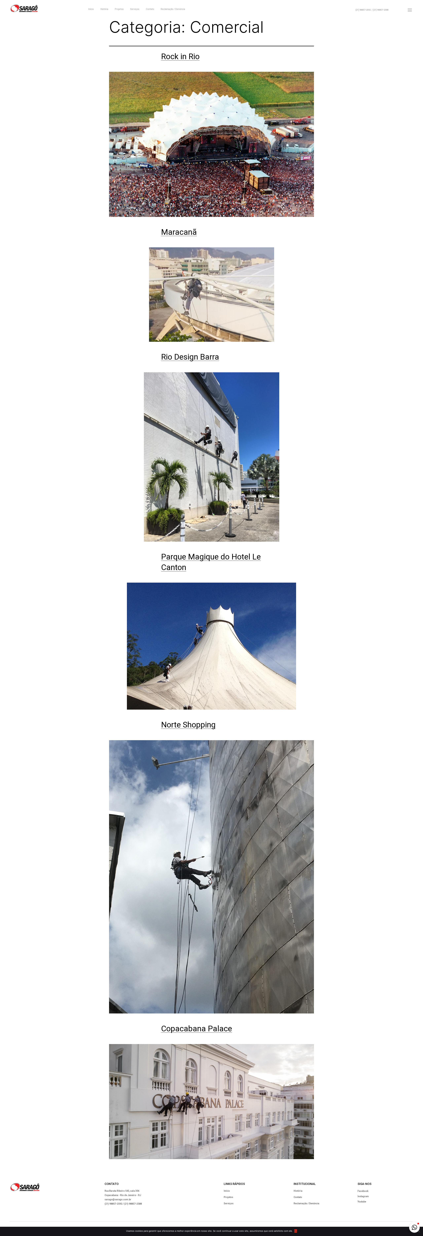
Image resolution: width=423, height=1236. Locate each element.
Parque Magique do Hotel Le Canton (211, 562)
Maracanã (179, 232)
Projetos (119, 9)
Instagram (363, 1196)
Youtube (362, 1201)
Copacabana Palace (196, 1029)
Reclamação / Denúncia (173, 9)
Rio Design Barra (190, 357)
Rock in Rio (180, 56)
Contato (150, 9)
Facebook (363, 1191)
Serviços (134, 9)
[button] (414, 1227)
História (104, 9)
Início (91, 9)
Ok (295, 1231)
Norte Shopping (188, 725)
